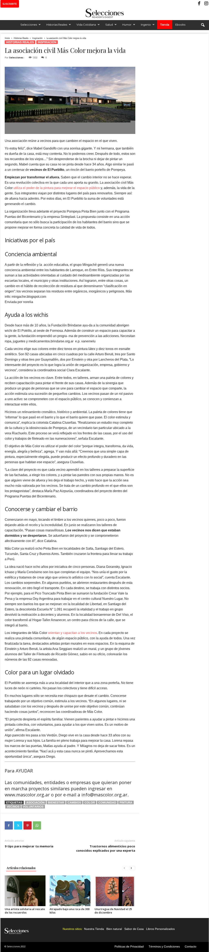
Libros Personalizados (160, 928)
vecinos (13, 806)
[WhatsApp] (37, 825)
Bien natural (114, 928)
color (89, 802)
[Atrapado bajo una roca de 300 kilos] (70, 890)
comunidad (107, 802)
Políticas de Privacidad (129, 946)
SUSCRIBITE (9, 3)
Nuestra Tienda (94, 928)
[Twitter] (18, 825)
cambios (74, 802)
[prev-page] (125, 868)
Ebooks (180, 24)
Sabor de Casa (134, 928)
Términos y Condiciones (164, 946)
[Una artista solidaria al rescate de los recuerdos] (25, 890)
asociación (35, 802)
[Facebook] (199, 4)
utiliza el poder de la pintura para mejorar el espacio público (56, 188)
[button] (202, 25)
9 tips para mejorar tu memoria (29, 846)
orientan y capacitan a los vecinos (72, 633)
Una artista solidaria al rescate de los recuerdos (25, 910)
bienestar (56, 802)
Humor (126, 24)
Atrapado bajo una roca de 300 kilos (69, 910)
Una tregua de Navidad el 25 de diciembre (113, 910)
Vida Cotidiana (86, 24)
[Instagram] (205, 4)
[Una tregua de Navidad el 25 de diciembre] (114, 890)
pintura (126, 802)
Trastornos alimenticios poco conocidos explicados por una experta (105, 848)
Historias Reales (56, 24)
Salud (109, 24)
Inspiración (37, 38)
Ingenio (146, 24)
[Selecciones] (104, 13)
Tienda (164, 24)
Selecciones (28, 24)
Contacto (190, 946)
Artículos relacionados (21, 868)
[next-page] (132, 868)
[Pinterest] (27, 825)
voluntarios (33, 806)
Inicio (7, 38)
